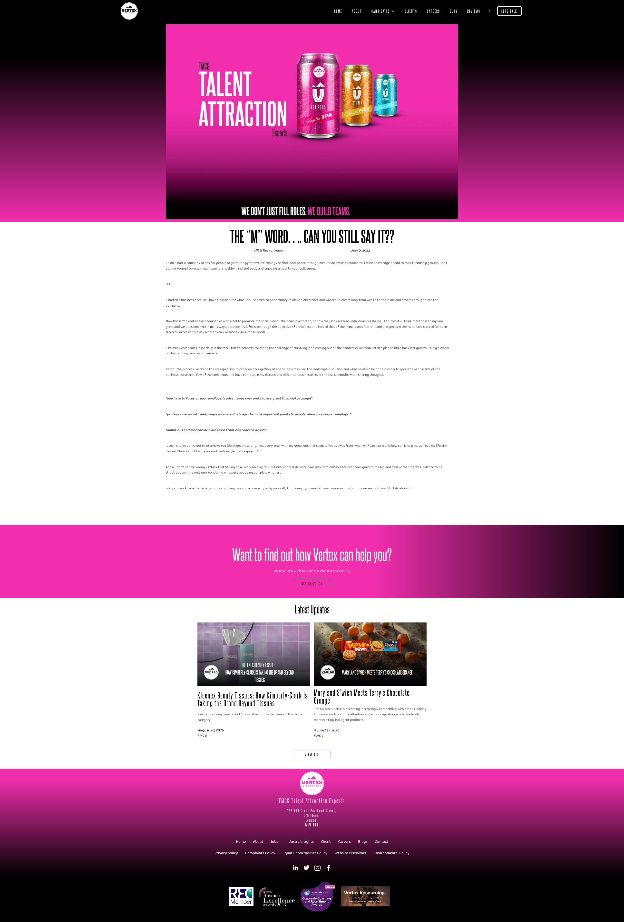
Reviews (473, 11)
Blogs (363, 842)
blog (454, 11)
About (357, 11)
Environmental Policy (392, 853)
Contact (381, 842)
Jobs (274, 842)
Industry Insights (299, 842)
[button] (383, 11)
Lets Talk (509, 11)
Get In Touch (312, 583)
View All (312, 754)
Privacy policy (226, 853)
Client (326, 842)
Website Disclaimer (350, 853)
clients (411, 11)
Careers (433, 11)
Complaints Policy (260, 853)
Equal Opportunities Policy (305, 853)
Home (338, 11)
